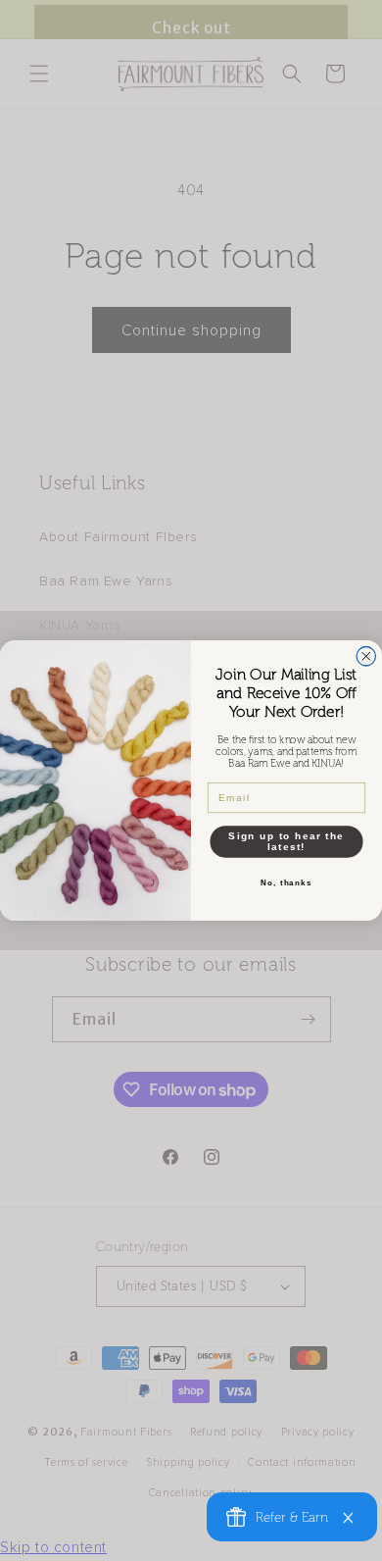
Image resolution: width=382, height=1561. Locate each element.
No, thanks (286, 883)
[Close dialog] (366, 657)
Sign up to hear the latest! (286, 841)
